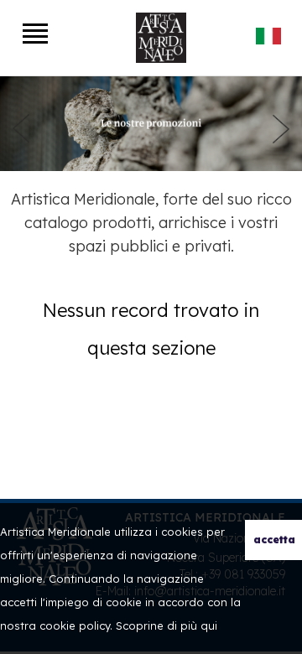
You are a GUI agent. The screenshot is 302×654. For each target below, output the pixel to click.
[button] (21, 128)
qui (208, 625)
